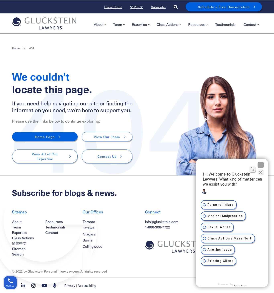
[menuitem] (99, 24)
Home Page (45, 136)
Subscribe (158, 6)
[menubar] (176, 24)
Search (18, 254)
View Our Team (107, 136)
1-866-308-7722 (157, 227)
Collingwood (92, 246)
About (99, 24)
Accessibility (87, 285)
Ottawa (88, 227)
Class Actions (168, 24)
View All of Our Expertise (45, 156)
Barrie (87, 240)
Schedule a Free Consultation (224, 6)
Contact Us (107, 156)
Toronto (89, 221)
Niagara (89, 234)
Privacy (69, 285)
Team (117, 24)
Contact (250, 24)
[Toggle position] (252, 169)
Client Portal (113, 6)
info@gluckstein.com (162, 221)
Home (16, 48)
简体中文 (136, 6)
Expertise (139, 24)
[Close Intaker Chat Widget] (261, 165)
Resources (197, 24)
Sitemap (18, 248)
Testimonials (225, 24)
